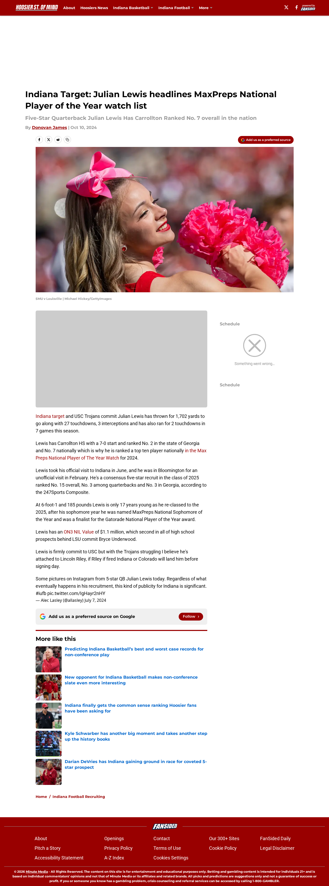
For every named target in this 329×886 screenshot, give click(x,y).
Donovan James (49, 127)
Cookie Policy (223, 848)
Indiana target (51, 416)
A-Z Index (114, 857)
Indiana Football (174, 7)
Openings (114, 838)
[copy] (67, 139)
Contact (161, 838)
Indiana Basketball (131, 7)
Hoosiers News (94, 7)
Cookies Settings (170, 857)
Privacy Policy (118, 848)
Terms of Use (167, 848)
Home (41, 796)
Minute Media (37, 871)
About (69, 7)
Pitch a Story (48, 848)
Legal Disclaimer (277, 848)
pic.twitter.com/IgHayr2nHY (76, 593)
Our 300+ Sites (224, 838)
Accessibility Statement (59, 857)
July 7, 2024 (95, 600)
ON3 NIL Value (79, 532)
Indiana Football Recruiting (79, 796)
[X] (286, 7)
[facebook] (296, 7)
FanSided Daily (275, 838)
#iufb (41, 593)
